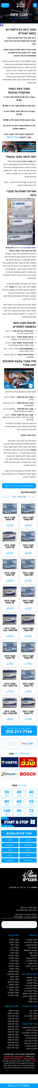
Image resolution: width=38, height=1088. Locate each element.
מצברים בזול (32, 947)
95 (19, 811)
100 (6, 811)
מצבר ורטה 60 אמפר (28, 573)
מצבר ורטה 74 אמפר (9, 656)
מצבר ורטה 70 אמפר (28, 656)
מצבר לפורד (14, 953)
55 (31, 802)
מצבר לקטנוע (32, 983)
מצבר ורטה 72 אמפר (28, 684)
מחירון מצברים (32, 939)
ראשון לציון (10, 845)
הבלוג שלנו (33, 953)
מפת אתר (33, 955)
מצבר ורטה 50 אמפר (28, 629)
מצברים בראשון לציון (29, 1032)
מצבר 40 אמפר (13, 1016)
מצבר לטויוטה (14, 966)
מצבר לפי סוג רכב (30, 942)
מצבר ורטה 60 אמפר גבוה (10, 629)
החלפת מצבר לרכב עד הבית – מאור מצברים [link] (19, 1054)
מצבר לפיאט (14, 968)
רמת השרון (28, 860)
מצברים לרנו (14, 950)
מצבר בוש (33, 1018)
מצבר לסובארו (13, 971)
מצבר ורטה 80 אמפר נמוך (10, 712)
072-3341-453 (22, 910)
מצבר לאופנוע (31, 980)
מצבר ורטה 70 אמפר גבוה (10, 684)
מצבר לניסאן (14, 990)
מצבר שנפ (33, 1010)
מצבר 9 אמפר (13, 1010)
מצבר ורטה (33, 1013)
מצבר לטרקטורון (31, 988)
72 (31, 811)
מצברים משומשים (30, 950)
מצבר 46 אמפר (13, 1021)
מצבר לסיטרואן (13, 982)
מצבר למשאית (32, 977)
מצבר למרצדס (13, 995)
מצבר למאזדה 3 (13, 987)
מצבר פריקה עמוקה (29, 993)
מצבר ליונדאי (14, 939)
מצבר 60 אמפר (13, 1029)
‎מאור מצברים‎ (30, 925)
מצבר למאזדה (14, 984)
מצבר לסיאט (14, 979)
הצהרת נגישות (31, 958)
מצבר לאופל (14, 976)
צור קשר (34, 968)
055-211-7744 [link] (12, 137)
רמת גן (10, 840)
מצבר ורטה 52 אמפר (9, 573)
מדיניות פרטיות (31, 966)
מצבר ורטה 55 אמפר (9, 546)
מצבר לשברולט (13, 992)
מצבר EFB (33, 999)
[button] (1, 24)
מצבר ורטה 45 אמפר (9, 518)
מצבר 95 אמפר (13, 1045)
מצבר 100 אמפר (12, 1047)
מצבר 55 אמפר (13, 1026)
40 (31, 793)
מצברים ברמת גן (31, 1046)
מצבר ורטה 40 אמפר (28, 518)
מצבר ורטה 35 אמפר (9, 601)
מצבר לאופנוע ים (30, 991)
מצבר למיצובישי (13, 974)
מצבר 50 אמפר (13, 1024)
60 (19, 802)
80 (6, 802)
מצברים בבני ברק (31, 1040)
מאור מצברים (24, 18)
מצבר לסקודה (14, 958)
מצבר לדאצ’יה (13, 955)
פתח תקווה (28, 845)
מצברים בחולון (32, 1048)
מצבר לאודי (14, 945)
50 (6, 793)
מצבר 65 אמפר (13, 1032)
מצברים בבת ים (31, 1038)
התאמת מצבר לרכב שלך (5, 5)
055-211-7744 (19, 731)
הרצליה (28, 850)
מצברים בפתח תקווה (29, 1027)
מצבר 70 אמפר (13, 1037)
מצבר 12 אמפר (13, 1013)
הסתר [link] (24, 743)
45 (19, 793)
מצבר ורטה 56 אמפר (28, 601)
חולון (10, 850)
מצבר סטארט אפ (30, 1016)
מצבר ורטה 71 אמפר (28, 712)
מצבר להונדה (14, 963)
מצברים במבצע (31, 945)
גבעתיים (10, 860)
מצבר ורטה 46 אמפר (28, 546)
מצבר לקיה (15, 947)
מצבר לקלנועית (31, 985)
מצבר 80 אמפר (13, 1042)
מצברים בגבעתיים (30, 1035)
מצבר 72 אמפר (13, 1039)
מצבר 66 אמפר (13, 1034)
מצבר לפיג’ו (14, 961)
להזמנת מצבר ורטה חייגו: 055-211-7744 (19, 486)
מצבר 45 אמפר (13, 1018)
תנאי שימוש (32, 963)
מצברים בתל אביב (30, 1043)
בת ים (28, 855)
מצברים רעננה (31, 1030)
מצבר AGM (32, 1001)
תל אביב (28, 840)
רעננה (10, 855)
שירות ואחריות (32, 961)
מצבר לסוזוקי (14, 942)
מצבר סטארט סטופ (30, 996)
